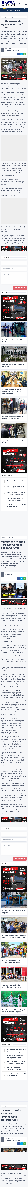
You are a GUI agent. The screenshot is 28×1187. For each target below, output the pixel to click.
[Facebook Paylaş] (18, 54)
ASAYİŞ (11, 17)
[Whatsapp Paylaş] (24, 54)
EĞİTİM (11, 537)
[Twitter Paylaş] (21, 54)
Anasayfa (4, 17)
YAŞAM (11, 1106)
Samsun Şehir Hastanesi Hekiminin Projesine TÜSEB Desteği (14, 10)
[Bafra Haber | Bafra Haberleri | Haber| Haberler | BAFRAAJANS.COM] (9, 3)
